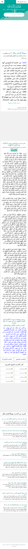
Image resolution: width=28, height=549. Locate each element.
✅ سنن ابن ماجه (8, 377)
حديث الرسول (9, 544)
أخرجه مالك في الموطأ (14, 103)
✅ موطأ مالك (23, 381)
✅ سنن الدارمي (9, 381)
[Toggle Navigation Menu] (2, 1)
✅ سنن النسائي (23, 377)
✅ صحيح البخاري (23, 368)
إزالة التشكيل (14, 150)
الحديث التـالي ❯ (7, 359)
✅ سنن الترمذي (9, 373)
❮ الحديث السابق (20, 359)
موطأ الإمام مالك (19, 53)
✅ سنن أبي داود (23, 373)
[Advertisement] (14, 35)
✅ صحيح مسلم (9, 368)
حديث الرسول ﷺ (22, 1)
